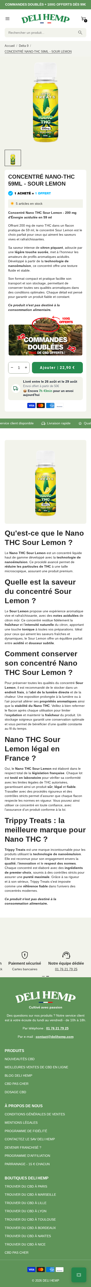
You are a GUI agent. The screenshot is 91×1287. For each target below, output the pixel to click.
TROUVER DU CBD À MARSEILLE (30, 1194)
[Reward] (78, 1274)
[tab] (43, 976)
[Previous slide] (9, 158)
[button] (13, 158)
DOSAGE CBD (15, 1092)
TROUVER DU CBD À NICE (25, 1244)
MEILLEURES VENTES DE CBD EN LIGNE (36, 1067)
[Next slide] (82, 158)
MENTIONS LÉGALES (21, 1122)
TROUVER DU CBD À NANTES (28, 1236)
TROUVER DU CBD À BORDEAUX (30, 1228)
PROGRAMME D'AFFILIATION (27, 1156)
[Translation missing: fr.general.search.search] (80, 32)
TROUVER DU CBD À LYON (25, 1211)
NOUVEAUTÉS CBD (20, 1059)
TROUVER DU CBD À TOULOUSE (30, 1219)
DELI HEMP (51, 1280)
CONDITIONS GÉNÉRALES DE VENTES (35, 1114)
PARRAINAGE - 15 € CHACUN (27, 1164)
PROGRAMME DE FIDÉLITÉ (26, 1131)
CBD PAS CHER (16, 1084)
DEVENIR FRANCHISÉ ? (23, 1147)
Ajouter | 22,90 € (57, 367)
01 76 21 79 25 (66, 969)
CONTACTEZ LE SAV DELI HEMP (30, 1139)
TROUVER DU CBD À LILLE (25, 1203)
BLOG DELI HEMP (18, 1075)
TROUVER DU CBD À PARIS (26, 1186)
